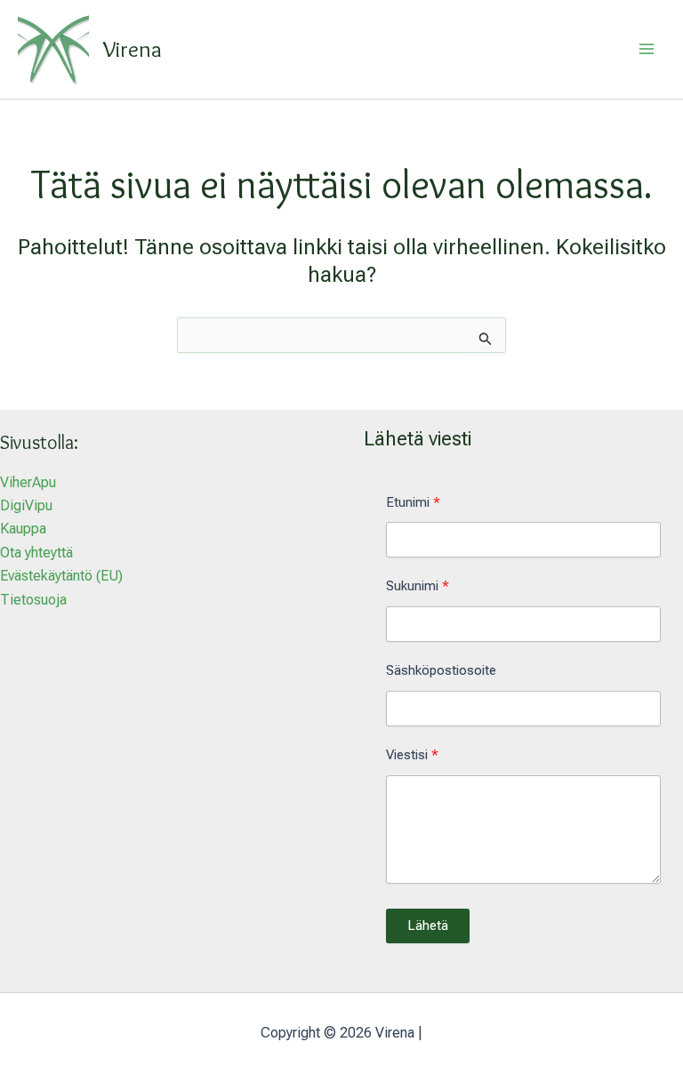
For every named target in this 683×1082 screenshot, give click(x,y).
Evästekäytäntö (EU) (61, 575)
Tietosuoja (33, 599)
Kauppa (23, 528)
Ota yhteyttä (36, 552)
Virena (132, 49)
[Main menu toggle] (646, 49)
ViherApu (28, 482)
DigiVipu (26, 505)
